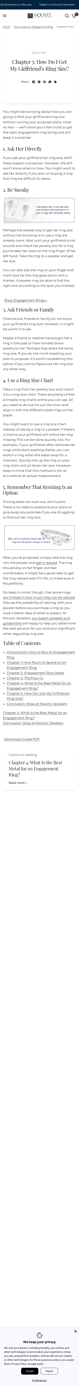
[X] (39, 82)
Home (6, 26)
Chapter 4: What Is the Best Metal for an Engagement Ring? (35, 768)
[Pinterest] (44, 82)
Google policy (36, 1363)
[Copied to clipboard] (55, 82)
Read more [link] (17, 782)
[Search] (67, 15)
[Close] (75, 1331)
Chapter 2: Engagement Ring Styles (35, 673)
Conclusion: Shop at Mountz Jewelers (37, 704)
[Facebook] (33, 82)
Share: (25, 82)
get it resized (46, 563)
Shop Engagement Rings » (25, 300)
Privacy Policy (19, 1363)
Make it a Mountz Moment (52, 4)
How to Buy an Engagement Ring (33, 26)
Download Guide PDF (22, 739)
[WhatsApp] (50, 82)
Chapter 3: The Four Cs (25, 678)
